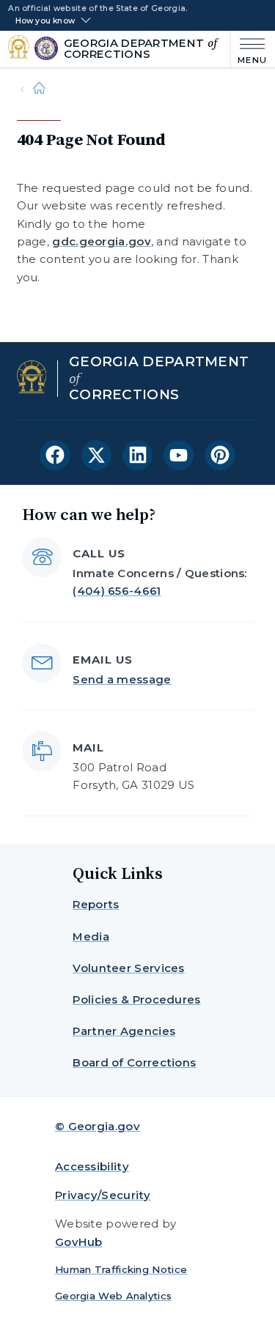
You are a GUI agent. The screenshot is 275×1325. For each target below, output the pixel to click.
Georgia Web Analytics (113, 1296)
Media (91, 936)
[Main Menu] (249, 49)
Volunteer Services (128, 968)
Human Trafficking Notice (121, 1269)
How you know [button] (45, 21)
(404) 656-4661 (117, 591)
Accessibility (92, 1166)
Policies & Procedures (136, 999)
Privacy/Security (103, 1195)
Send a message (122, 679)
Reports (96, 904)
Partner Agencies (124, 1031)
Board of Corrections (134, 1062)
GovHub (79, 1242)
